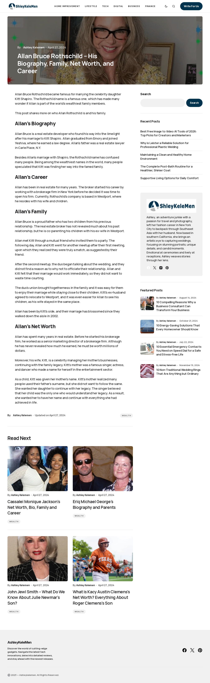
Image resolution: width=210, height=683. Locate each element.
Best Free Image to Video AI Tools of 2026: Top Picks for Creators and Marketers (168, 133)
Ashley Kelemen (167, 297)
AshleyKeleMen (19, 642)
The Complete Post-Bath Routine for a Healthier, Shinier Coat (166, 168)
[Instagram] (161, 268)
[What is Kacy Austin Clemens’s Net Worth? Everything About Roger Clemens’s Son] (103, 558)
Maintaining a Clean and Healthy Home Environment (166, 156)
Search (145, 94)
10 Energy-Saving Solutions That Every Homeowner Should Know (178, 327)
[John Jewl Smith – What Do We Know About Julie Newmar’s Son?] (37, 558)
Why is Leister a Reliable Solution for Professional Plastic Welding (164, 145)
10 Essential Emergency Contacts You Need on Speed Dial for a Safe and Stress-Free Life (178, 350)
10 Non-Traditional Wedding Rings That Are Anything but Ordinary (178, 372)
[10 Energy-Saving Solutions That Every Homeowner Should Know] (147, 326)
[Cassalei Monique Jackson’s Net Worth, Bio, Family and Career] (37, 468)
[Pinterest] (167, 268)
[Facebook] (148, 268)
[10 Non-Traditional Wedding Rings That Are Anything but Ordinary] (147, 371)
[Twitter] (155, 268)
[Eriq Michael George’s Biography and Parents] (103, 468)
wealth (126, 415)
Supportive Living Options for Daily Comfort (169, 178)
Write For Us (191, 6)
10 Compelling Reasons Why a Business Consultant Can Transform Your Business (176, 306)
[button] (166, 6)
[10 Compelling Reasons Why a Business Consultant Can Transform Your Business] (147, 303)
